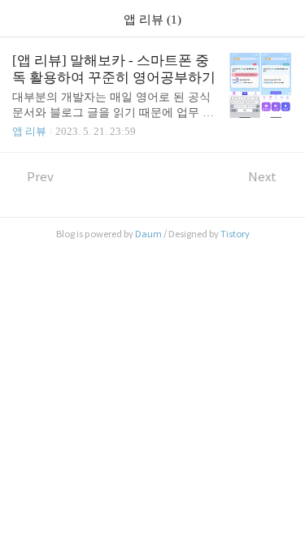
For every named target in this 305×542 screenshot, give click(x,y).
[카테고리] (20, 18)
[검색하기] (284, 18)
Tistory (235, 234)
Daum (148, 234)
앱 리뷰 (29, 131)
